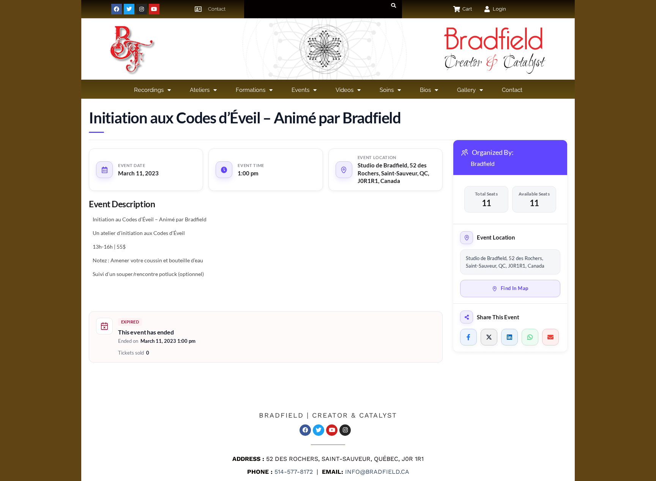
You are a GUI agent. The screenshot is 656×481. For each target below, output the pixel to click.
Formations (250, 90)
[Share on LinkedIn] (509, 337)
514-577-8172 (293, 471)
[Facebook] (116, 9)
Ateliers (200, 90)
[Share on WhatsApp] (530, 337)
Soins (387, 90)
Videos (344, 90)
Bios (425, 90)
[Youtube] (154, 9)
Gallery (466, 90)
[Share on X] (489, 337)
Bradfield (483, 163)
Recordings (149, 90)
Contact (512, 90)
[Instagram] (141, 9)
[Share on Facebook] (468, 337)
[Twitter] (129, 9)
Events (300, 90)
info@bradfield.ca (376, 471)
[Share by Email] (550, 337)
